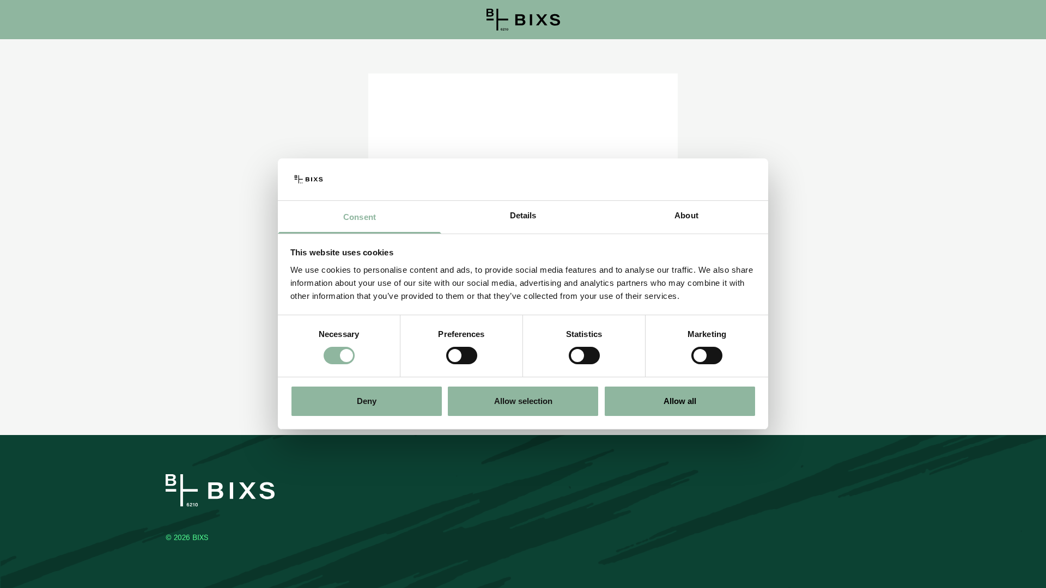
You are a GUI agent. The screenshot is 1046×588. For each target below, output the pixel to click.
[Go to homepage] (523, 19)
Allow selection (523, 401)
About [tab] (686, 215)
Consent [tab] (359, 217)
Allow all (680, 401)
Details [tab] (523, 215)
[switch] (461, 355)
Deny (366, 401)
